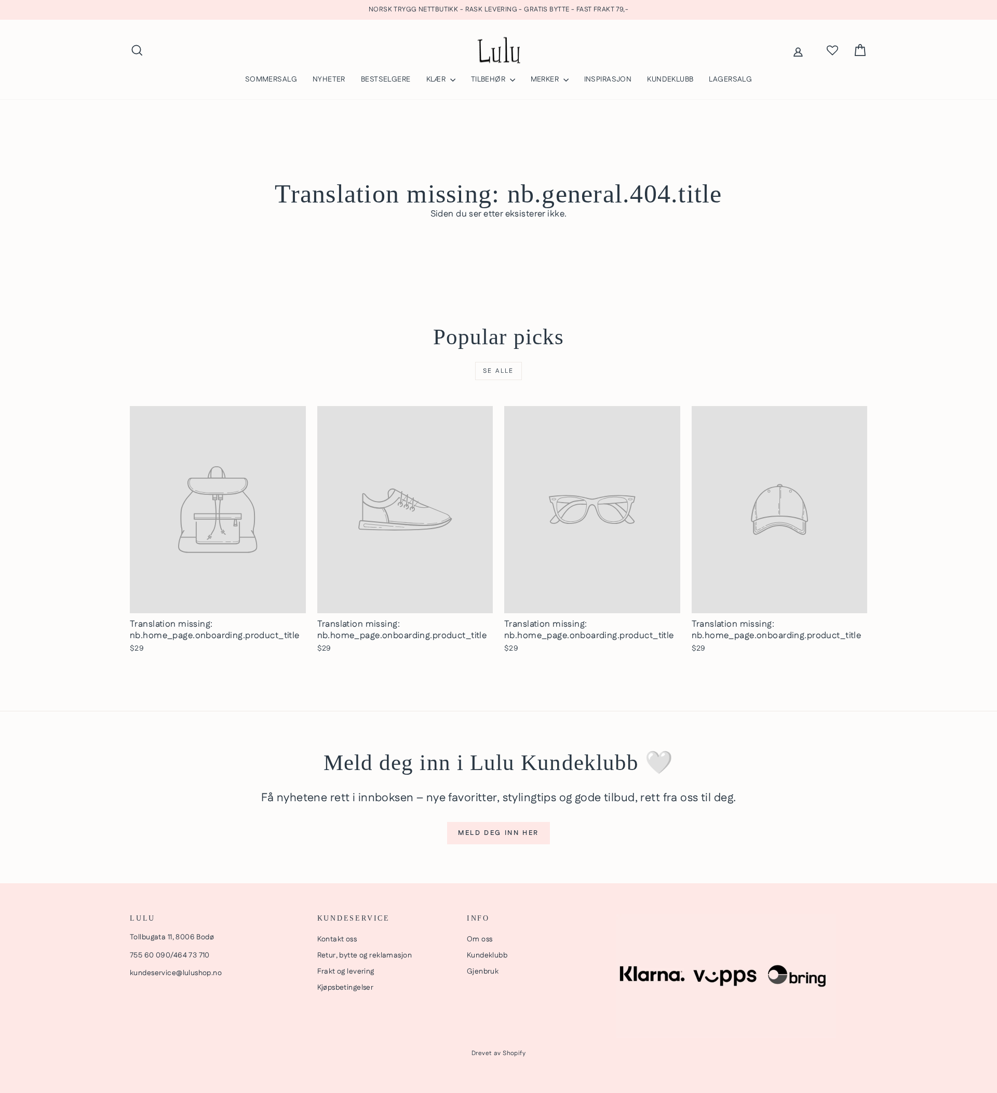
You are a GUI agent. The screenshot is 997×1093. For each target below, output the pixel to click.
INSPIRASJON (608, 79)
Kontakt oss (337, 939)
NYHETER (329, 79)
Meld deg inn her (498, 833)
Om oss (480, 939)
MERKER (546, 79)
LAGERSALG (730, 79)
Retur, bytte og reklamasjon (364, 955)
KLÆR (437, 79)
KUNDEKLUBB (670, 79)
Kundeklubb (487, 955)
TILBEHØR (489, 79)
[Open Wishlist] (832, 50)
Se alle (498, 371)
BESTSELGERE (386, 79)
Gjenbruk (482, 971)
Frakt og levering (345, 971)
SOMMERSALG (271, 79)
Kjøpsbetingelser (345, 987)
